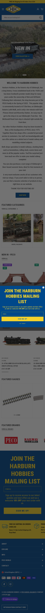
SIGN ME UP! (22, 319)
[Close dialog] (43, 287)
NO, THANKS (23, 323)
